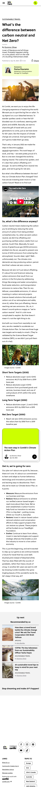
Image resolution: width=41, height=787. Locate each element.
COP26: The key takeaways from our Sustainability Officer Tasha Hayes (26, 650)
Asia (27, 768)
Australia (29, 777)
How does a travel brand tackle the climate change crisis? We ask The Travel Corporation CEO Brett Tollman (26, 632)
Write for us (5, 763)
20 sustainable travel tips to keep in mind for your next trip (26, 667)
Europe (28, 763)
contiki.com (6, 782)
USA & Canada (31, 772)
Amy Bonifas (21, 643)
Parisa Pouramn (21, 69)
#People (18, 641)
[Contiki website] (13, 747)
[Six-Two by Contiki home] (10, 3)
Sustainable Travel (11, 19)
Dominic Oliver (11, 47)
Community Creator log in (10, 766)
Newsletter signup (8, 769)
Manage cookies (7, 773)
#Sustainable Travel (22, 656)
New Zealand (30, 781)
